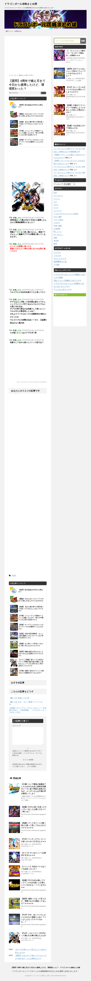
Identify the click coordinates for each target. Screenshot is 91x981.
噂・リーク (58, 232)
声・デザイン (58, 235)
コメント (16, 726)
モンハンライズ (60, 258)
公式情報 (57, 229)
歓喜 (55, 244)
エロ (55, 202)
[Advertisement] (28, 54)
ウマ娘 (56, 264)
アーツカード (58, 196)
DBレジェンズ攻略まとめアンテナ (67, 280)
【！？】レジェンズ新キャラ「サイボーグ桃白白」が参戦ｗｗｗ (76, 53)
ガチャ (56, 205)
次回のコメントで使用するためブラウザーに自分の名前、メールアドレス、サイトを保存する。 (27, 753)
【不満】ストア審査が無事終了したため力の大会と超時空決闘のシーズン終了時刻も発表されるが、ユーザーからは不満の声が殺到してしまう (33, 788)
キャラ (56, 208)
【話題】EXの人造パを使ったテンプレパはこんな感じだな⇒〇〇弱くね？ (34, 809)
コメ (43, 93)
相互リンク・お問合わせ (14, 31)
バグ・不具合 (58, 220)
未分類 (56, 241)
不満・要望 (58, 226)
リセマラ (57, 223)
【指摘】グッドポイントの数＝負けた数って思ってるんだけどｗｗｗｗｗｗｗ (33, 825)
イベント (57, 199)
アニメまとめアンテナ (63, 289)
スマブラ (57, 253)
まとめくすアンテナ (62, 286)
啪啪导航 (73, 152)
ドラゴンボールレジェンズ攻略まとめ (69, 283)
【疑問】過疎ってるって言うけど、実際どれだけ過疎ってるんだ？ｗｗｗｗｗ (33, 901)
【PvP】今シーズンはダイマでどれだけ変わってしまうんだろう (76, 89)
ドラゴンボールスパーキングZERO (66, 214)
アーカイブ (58, 184)
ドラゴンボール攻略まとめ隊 (20, 3)
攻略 (55, 238)
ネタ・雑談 (58, 217)
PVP (14, 576)
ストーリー (58, 211)
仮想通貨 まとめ (60, 261)
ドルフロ (57, 256)
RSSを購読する (62, 295)
